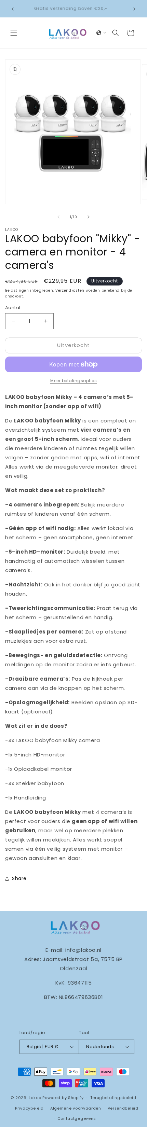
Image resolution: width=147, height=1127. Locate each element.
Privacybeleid (29, 1108)
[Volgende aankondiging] (134, 8)
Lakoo (35, 1097)
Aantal (12, 307)
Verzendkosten (69, 290)
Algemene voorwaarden (75, 1108)
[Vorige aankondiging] (12, 8)
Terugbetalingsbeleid (113, 1097)
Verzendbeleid (123, 1108)
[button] (13, 32)
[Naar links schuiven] (58, 216)
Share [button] (19, 878)
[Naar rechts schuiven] (88, 216)
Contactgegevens (76, 1118)
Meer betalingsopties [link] (73, 381)
